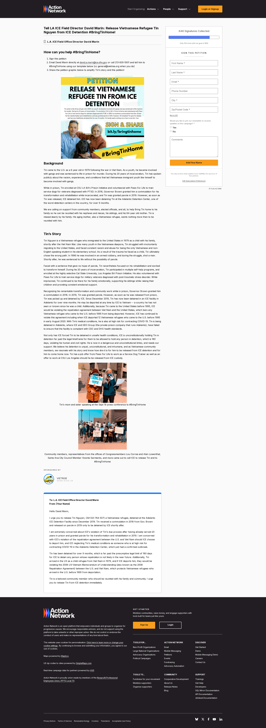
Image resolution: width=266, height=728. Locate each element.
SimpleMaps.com (83, 663)
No (174, 131)
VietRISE (62, 478)
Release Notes (171, 687)
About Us (168, 683)
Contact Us (200, 662)
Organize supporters (142, 687)
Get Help (199, 683)
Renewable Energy (81, 721)
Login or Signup (210, 9)
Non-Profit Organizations (144, 647)
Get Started (200, 647)
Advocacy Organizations (144, 654)
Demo (198, 651)
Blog (166, 690)
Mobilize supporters (142, 683)
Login (170, 625)
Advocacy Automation (174, 666)
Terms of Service (65, 721)
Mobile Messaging (172, 651)
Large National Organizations (146, 651)
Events (167, 658)
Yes (174, 127)
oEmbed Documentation (206, 698)
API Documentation (204, 694)
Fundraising (169, 662)
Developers (200, 687)
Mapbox (65, 656)
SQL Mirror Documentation (207, 690)
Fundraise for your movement (146, 679)
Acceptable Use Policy (121, 721)
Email (166, 647)
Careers (199, 658)
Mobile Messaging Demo (206, 654)
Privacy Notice (49, 721)
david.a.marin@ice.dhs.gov (93, 62)
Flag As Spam (216, 189)
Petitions (168, 654)
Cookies (95, 721)
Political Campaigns (142, 658)
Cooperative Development (176, 679)
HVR (92, 670)
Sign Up (144, 625)
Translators (105, 721)
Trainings (199, 679)
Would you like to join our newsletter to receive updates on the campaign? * (190, 122)
